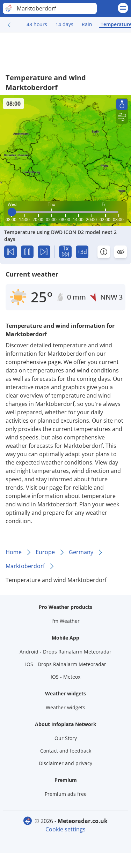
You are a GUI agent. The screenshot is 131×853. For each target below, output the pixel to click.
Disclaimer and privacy (65, 763)
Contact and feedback (65, 750)
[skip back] (10, 252)
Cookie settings (65, 829)
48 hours (37, 24)
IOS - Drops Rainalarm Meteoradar (65, 664)
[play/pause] (27, 252)
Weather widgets (65, 707)
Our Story (65, 738)
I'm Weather (65, 621)
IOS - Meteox (65, 676)
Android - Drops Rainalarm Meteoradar (65, 651)
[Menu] (123, 8)
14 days (64, 24)
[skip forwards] (44, 252)
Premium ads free (66, 794)
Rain (87, 24)
